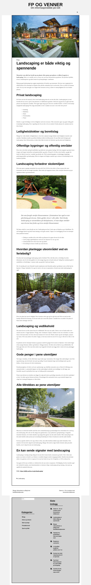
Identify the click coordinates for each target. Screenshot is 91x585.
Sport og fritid (25, 528)
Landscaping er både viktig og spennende (57, 519)
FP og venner (45, 4)
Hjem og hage (25, 522)
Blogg (17, 59)
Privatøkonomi (26, 525)
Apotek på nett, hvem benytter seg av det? (57, 570)
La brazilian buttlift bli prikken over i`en (57, 548)
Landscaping (21, 478)
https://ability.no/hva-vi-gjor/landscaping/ (31, 471)
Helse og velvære (26, 519)
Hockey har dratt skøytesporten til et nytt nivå (57, 555)
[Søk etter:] (28, 498)
